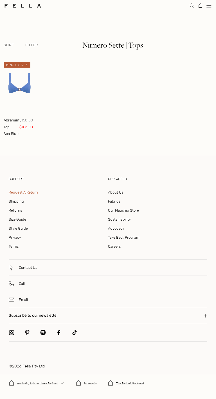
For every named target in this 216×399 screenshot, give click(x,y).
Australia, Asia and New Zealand (37, 383)
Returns (15, 210)
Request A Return (23, 192)
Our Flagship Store (123, 210)
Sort (9, 45)
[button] (208, 5)
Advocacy (116, 228)
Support (16, 179)
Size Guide (17, 219)
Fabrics (114, 201)
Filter (31, 45)
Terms (14, 246)
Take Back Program (123, 237)
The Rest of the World (130, 383)
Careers (114, 246)
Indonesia (90, 383)
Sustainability (119, 219)
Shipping (16, 201)
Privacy (15, 237)
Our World (117, 179)
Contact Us (28, 267)
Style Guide (18, 228)
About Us (115, 192)
